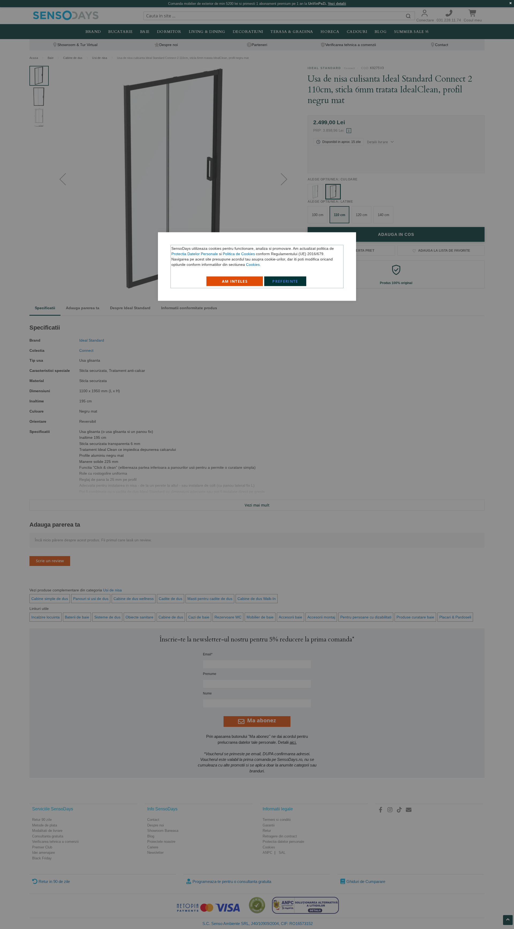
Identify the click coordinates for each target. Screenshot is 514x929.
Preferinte (285, 281)
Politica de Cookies (239, 254)
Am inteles (235, 281)
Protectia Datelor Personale (194, 254)
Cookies (253, 264)
